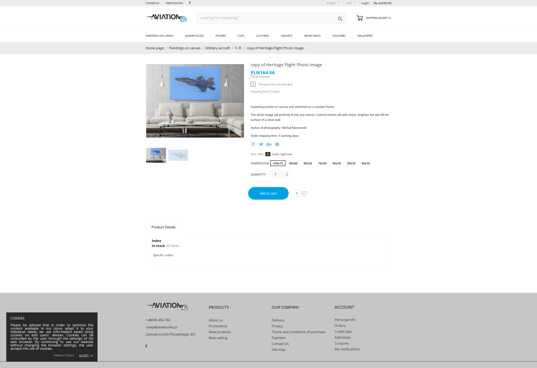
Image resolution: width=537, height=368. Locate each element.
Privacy (277, 326)
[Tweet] (261, 144)
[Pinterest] (277, 144)
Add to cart (268, 193)
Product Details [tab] (163, 227)
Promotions (218, 326)
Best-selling (218, 337)
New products (220, 332)
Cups (241, 36)
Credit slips (343, 331)
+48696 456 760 (158, 320)
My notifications (347, 349)
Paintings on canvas (159, 36)
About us (216, 320)
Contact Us (152, 3)
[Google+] (269, 144)
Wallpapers (365, 36)
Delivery (278, 320)
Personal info (345, 319)
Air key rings (312, 36)
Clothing (262, 36)
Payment (278, 337)
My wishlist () (382, 3)
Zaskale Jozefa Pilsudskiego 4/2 (170, 334)
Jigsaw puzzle (194, 36)
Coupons (342, 343)
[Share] (253, 144)
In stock (158, 245)
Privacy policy (64, 355)
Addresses (343, 337)
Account (345, 307)
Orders (340, 325)
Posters (221, 36)
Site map (278, 349)
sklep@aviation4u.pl (161, 327)
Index (156, 240)
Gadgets (286, 36)
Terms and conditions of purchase (299, 332)
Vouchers (338, 36)
